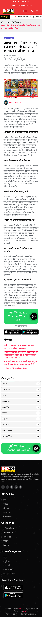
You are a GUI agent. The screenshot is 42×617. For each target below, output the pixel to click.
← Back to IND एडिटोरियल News (15, 368)
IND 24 (20, 609)
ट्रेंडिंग (4, 395)
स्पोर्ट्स (4, 413)
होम (2, 23)
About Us (7, 512)
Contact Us (7, 517)
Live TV (6, 508)
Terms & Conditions (29, 614)
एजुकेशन (5, 419)
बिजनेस (4, 384)
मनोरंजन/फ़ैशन (6, 390)
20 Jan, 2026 (10, 56)
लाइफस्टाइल (6, 401)
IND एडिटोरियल (13, 23)
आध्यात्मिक (5, 407)
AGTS (25, 611)
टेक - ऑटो (5, 425)
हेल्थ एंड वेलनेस (7, 430)
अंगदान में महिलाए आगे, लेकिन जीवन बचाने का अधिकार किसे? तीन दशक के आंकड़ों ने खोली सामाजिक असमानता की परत (21, 355)
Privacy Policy (11, 614)
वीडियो (5, 504)
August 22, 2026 (22, 1)
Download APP (24, 6)
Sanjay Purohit (15, 102)
